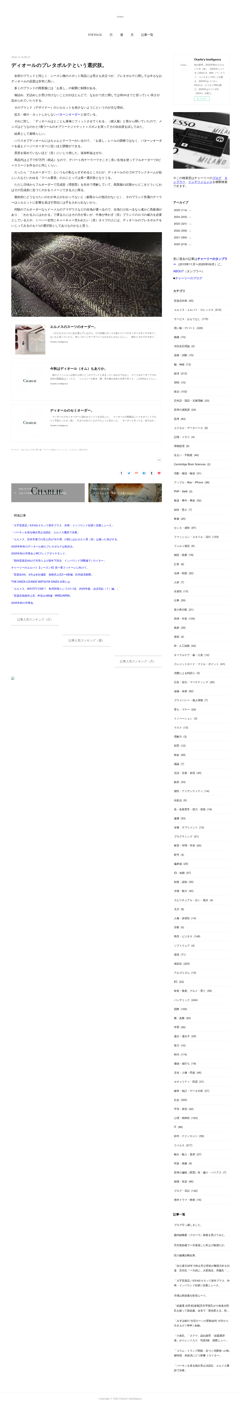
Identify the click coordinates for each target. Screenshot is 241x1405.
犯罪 (180, 745)
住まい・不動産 (186, 455)
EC (179, 981)
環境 (180, 954)
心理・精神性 (186, 1118)
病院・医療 (184, 555)
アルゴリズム (185, 972)
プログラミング (186, 836)
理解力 (180, 736)
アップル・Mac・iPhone (192, 482)
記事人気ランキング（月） (138, 661)
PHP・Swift (183, 491)
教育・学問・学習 (187, 845)
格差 (180, 627)
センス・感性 (185, 528)
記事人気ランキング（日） (35, 619)
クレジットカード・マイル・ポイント (199, 664)
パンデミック (186, 1000)
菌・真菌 (182, 1018)
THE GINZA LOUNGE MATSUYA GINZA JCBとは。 (41, 581)
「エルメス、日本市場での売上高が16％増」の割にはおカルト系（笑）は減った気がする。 (65, 539)
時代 (180, 1054)
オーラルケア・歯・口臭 (191, 655)
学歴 (180, 1027)
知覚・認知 (184, 882)
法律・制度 (184, 573)
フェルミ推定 (184, 546)
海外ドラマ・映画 (187, 1199)
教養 (180, 518)
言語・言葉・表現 (187, 773)
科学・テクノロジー (189, 1136)
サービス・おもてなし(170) (23, 449)
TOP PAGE (95, 34)
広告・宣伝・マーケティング (194, 682)
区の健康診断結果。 (186, 1255)
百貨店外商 (184, 300)
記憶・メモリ (184, 437)
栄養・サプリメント (189, 827)
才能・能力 (184, 891)
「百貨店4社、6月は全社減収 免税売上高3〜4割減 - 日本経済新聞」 (52, 574)
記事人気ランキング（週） (87, 640)
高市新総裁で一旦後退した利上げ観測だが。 (200, 1245)
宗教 (179, 927)
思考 (180, 419)
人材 (179, 582)
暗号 (179, 854)
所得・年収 (184, 618)
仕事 (180, 600)
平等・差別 (184, 1109)
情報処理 (181, 446)
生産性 (181, 591)
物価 (180, 337)
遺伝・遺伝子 (185, 1036)
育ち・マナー (185, 709)
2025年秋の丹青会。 (23, 603)
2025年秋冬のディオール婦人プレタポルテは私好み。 (43, 546)
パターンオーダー (68, 114)
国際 (180, 1009)
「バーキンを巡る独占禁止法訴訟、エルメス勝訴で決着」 (45, 532)
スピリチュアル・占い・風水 (193, 900)
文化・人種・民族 (187, 1072)
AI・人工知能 (185, 645)
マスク (181, 727)
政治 (180, 391)
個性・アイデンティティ (191, 791)
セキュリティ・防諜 (189, 1081)
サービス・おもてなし (191, 319)
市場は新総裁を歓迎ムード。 (191, 1295)
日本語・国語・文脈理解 (191, 400)
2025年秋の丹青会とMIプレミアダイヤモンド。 (39, 553)
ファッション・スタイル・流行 (196, 537)
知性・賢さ (183, 509)
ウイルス (183, 1145)
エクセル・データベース (191, 428)
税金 (180, 755)
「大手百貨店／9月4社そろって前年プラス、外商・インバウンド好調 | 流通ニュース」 (62, 525)
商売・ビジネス (187, 936)
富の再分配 (184, 609)
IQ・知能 (182, 873)
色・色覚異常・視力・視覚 (193, 809)
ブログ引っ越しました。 (188, 1225)
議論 (179, 764)
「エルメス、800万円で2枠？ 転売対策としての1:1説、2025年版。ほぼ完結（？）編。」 (65, 588)
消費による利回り (187, 673)
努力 (180, 1045)
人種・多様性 (185, 918)
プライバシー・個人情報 (191, 700)
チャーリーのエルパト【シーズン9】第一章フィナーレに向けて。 (50, 567)
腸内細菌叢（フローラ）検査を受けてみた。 (200, 1235)
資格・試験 (184, 355)
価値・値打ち (185, 1063)
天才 (179, 909)
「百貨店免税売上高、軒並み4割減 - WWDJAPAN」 (41, 595)
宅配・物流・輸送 (187, 473)
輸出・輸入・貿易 (187, 1154)
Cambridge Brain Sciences (192, 464)
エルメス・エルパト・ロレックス (197, 309)
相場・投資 (184, 1181)
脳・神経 (182, 364)
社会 (180, 1100)
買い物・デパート (188, 328)
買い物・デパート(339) (45, 449)
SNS (180, 382)
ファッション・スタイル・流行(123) (71, 449)
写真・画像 (183, 1163)
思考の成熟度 (185, 409)
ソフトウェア (184, 945)
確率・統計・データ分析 (191, 1091)
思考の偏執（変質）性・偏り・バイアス (200, 1172)
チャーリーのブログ (188, 278)
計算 (179, 564)
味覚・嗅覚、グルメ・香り (193, 991)
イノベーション (185, 718)
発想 (179, 636)
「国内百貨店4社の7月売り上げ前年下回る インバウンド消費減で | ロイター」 (58, 560)
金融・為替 (184, 691)
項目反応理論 (184, 346)
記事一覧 (147, 34)
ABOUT (178, 271)
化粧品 (180, 800)
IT (178, 1127)
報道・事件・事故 (187, 500)
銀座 (180, 782)
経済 (180, 373)
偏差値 (181, 863)
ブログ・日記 (186, 1190)
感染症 (182, 963)
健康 (180, 818)
